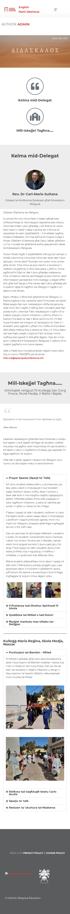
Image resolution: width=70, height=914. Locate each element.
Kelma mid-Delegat (35, 100)
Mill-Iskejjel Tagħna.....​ (35, 131)
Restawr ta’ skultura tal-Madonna (32, 807)
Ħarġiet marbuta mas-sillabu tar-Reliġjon (31, 623)
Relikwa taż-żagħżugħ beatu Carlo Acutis (32, 793)
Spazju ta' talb (18, 801)
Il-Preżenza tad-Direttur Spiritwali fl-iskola (34, 607)
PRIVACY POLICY (33, 853)
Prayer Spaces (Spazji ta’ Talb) (29, 477)
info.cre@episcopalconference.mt (23, 358)
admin (23, 24)
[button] (35, 478)
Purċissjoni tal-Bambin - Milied (30, 652)
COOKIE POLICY (55, 853)
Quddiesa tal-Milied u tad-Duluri (31, 615)
